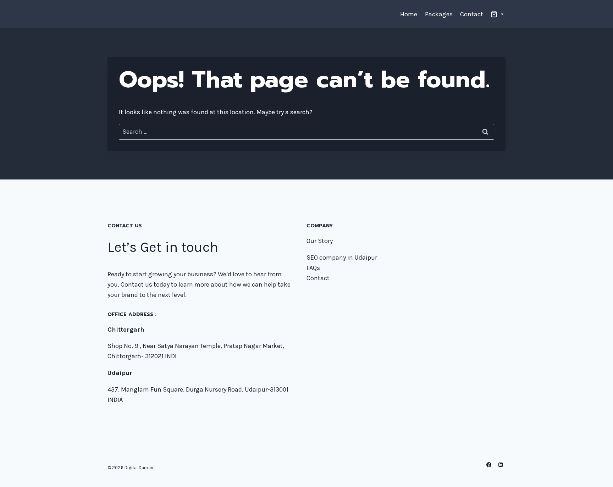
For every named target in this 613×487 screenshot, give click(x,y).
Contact (471, 14)
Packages (439, 14)
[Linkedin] (500, 465)
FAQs (313, 268)
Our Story (319, 241)
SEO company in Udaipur (341, 257)
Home (408, 14)
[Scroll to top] (596, 474)
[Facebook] (489, 465)
